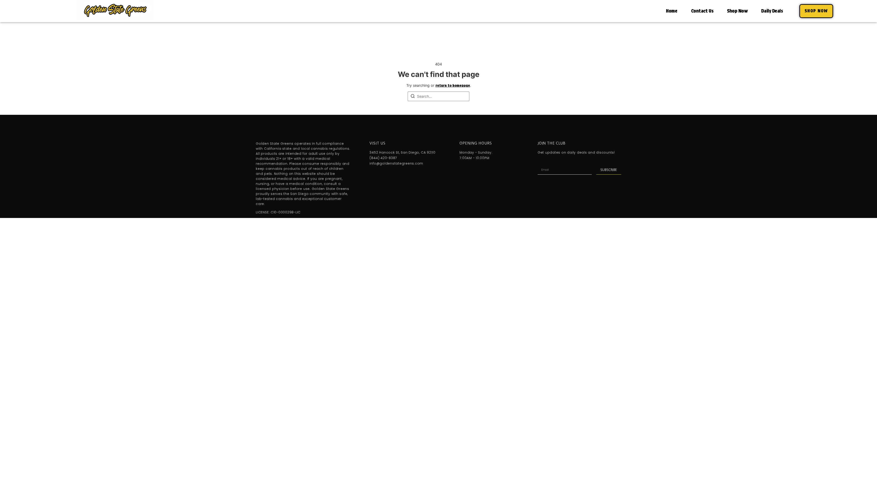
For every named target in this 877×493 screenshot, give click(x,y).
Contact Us (702, 11)
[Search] (413, 97)
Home (671, 11)
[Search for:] (438, 96)
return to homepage (453, 85)
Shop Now (737, 11)
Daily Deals (772, 11)
